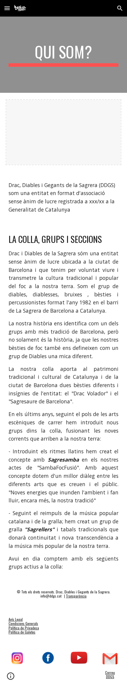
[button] (7, 8)
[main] (63, 54)
